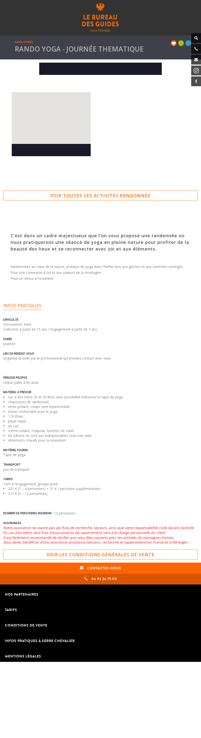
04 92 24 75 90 (103, 579)
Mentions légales (23, 656)
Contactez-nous (103, 568)
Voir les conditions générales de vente (101, 554)
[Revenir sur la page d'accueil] (100, 17)
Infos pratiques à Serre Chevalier (40, 640)
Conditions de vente (26, 625)
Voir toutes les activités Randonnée (100, 195)
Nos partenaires (21, 594)
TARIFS (11, 610)
